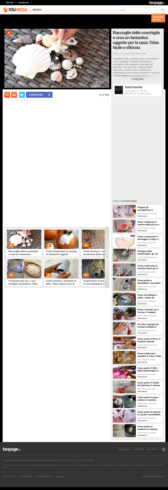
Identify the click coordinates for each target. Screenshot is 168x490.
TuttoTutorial (133, 87)
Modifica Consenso (44, 476)
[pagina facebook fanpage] (163, 449)
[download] (14, 95)
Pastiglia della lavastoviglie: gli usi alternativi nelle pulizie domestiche (149, 252)
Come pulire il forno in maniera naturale (149, 340)
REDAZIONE (60, 476)
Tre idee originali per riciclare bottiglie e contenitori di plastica (148, 325)
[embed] (7, 95)
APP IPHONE (138, 449)
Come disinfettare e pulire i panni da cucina (147, 296)
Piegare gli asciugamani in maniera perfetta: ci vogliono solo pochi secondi (147, 208)
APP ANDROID (152, 449)
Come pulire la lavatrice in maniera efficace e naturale (147, 428)
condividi (36, 94)
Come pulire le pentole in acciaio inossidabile (149, 413)
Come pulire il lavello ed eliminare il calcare (148, 384)
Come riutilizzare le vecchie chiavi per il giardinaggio (147, 267)
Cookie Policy (25, 476)
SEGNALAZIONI (124, 449)
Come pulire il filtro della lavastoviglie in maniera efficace (147, 369)
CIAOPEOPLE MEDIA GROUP (153, 476)
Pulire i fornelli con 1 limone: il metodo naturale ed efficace (148, 311)
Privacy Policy (10, 476)
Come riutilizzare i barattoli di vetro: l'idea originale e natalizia (149, 354)
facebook (24, 3)
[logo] (157, 3)
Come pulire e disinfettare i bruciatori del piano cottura (149, 281)
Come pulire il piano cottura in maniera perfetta (147, 398)
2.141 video (130, 91)
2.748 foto (142, 91)
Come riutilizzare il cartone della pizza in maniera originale (148, 223)
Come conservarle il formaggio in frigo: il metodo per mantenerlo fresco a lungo (149, 238)
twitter (9, 3)
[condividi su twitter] (22, 95)
